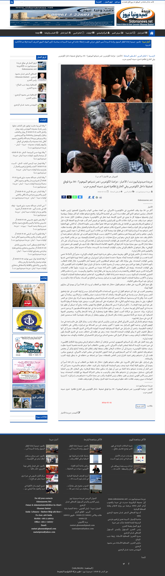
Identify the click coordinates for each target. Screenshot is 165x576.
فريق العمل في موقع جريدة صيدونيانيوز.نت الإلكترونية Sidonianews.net (27, 66)
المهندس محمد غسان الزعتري (25, 105)
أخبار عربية (140, 406)
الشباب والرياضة (50, 33)
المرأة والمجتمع (102, 33)
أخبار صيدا (129, 33)
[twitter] (124, 564)
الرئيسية (152, 56)
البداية (152, 33)
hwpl (37, 33)
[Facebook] (129, 564)
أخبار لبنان (141, 33)
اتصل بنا (98, 2)
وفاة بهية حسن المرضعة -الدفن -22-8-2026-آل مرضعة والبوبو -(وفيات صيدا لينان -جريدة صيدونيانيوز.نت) (28, 156)
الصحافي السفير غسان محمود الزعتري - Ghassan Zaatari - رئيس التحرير (25, 77)
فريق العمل (108, 2)
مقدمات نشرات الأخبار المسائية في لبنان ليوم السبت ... (121, 459)
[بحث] (12, 2)
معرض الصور (116, 33)
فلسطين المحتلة (129, 56)
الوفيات (89, 33)
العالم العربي (77, 33)
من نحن (117, 2)
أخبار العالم (64, 33)
